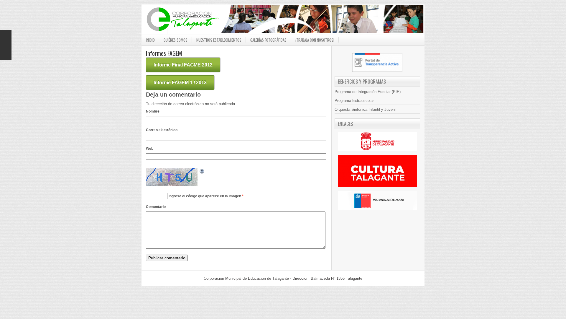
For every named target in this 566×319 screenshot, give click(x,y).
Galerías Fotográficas (268, 40)
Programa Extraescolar (354, 100)
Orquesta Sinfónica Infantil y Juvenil (365, 109)
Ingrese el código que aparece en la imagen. (205, 196)
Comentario (156, 207)
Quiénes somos (175, 40)
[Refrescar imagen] (202, 172)
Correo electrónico (161, 130)
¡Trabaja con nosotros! (314, 40)
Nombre (152, 111)
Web (149, 149)
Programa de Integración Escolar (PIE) (368, 91)
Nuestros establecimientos (218, 40)
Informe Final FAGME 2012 (183, 64)
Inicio (150, 40)
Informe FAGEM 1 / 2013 (180, 82)
